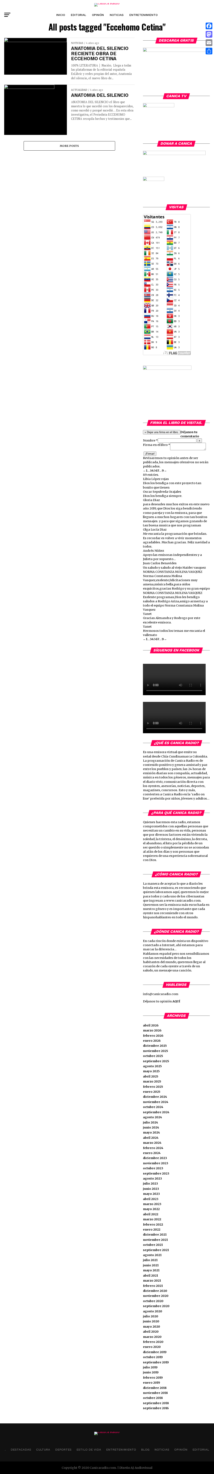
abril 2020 (151, 1331)
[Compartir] (209, 51)
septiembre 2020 (156, 1306)
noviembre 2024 (155, 1102)
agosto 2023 (152, 1178)
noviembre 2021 (155, 1240)
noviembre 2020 (155, 1296)
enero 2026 (152, 1041)
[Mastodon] (209, 34)
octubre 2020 (153, 1301)
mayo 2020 (151, 1326)
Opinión (98, 15)
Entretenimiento (143, 15)
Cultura (43, 1449)
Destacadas (21, 1449)
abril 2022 (150, 1214)
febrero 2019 (153, 1377)
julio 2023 (150, 1183)
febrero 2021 (153, 1286)
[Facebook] (209, 26)
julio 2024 (150, 1122)
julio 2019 (150, 1367)
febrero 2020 (153, 1342)
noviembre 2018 (155, 1393)
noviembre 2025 (155, 1051)
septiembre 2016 (156, 1408)
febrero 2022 (153, 1224)
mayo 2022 (151, 1209)
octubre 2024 (153, 1107)
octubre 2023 (153, 1168)
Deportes (63, 1449)
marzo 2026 (152, 1030)
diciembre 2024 (155, 1097)
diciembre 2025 (155, 1046)
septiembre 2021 (156, 1250)
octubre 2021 (153, 1245)
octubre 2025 (153, 1056)
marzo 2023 (152, 1204)
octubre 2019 (153, 1357)
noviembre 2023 (155, 1163)
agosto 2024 (152, 1117)
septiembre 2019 (156, 1362)
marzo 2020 (152, 1337)
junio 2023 (151, 1189)
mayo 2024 (151, 1132)
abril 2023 (150, 1199)
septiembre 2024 (156, 1112)
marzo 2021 (152, 1280)
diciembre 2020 (155, 1291)
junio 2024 (151, 1127)
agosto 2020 (152, 1311)
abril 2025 (150, 1076)
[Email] (209, 42)
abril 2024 (150, 1138)
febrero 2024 (153, 1148)
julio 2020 (150, 1316)
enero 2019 (151, 1382)
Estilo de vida (88, 1449)
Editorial (78, 15)
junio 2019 (151, 1372)
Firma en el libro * (156, 445)
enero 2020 (152, 1347)
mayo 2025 (151, 1071)
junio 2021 (151, 1265)
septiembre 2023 (156, 1173)
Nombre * (150, 440)
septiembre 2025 (156, 1061)
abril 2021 (150, 1275)
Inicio (60, 15)
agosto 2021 (152, 1255)
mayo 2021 (151, 1270)
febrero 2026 (153, 1036)
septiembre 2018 (156, 1403)
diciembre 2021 (155, 1234)
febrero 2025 (153, 1087)
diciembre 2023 (155, 1158)
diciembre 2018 (155, 1388)
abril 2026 (151, 1025)
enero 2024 (151, 1153)
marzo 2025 (152, 1081)
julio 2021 (150, 1260)
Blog (145, 1449)
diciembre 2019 (155, 1352)
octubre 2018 (153, 1398)
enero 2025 (151, 1092)
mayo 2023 (151, 1194)
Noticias (117, 15)
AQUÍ (176, 1001)
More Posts (69, 145)
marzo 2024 (152, 1143)
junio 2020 (151, 1321)
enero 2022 (151, 1229)
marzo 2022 (152, 1219)
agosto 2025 (152, 1066)
